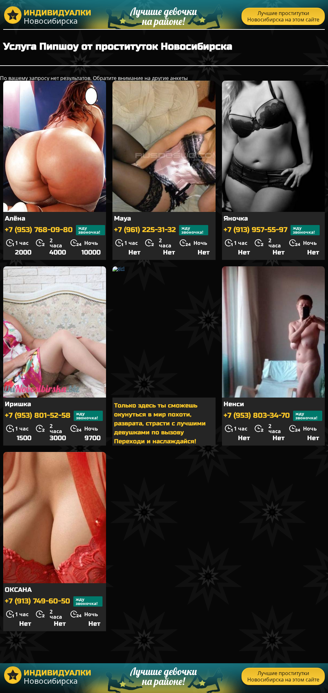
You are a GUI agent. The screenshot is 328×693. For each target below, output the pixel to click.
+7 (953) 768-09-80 (52, 230)
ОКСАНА (18, 590)
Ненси (234, 404)
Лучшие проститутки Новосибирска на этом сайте (283, 16)
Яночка (236, 218)
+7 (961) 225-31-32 (158, 230)
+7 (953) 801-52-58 (51, 416)
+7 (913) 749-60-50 (51, 601)
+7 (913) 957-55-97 (269, 230)
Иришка (18, 404)
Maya (122, 218)
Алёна (15, 218)
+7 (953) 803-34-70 (270, 416)
